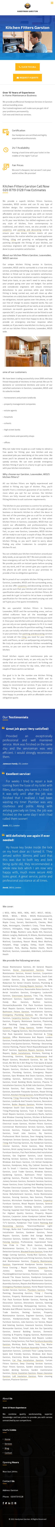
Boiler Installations (20, 1053)
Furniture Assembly (30, 1347)
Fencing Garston (11, 1242)
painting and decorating (29, 229)
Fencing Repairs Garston (30, 986)
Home (7, 1439)
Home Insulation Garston (23, 1373)
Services (8, 1443)
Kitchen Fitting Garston (22, 1094)
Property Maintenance (36, 1056)
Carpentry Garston (20, 1018)
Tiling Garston (26, 1027)
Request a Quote (28, 77)
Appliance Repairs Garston (31, 1050)
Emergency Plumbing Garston (18, 1014)
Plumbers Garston (36, 1290)
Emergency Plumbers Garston (16, 1286)
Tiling (16, 1098)
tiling (13, 239)
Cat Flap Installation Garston (27, 1360)
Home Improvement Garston (28, 970)
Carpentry (7, 1027)
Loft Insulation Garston (24, 1376)
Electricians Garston (21, 995)
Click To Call (28, 67)
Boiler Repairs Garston (23, 1104)
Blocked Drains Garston (31, 1251)
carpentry (7, 229)
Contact (8, 1452)
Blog (7, 1448)
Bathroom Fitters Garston (16, 1011)
